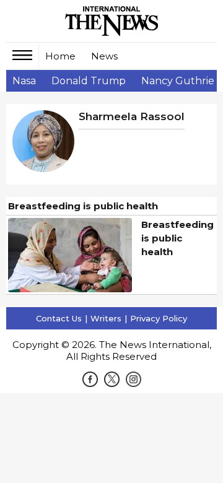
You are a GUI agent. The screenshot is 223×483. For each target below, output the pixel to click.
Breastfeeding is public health (83, 206)
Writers (105, 318)
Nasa (24, 81)
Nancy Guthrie (177, 81)
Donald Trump (88, 81)
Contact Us (59, 318)
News (104, 56)
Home (60, 56)
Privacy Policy (158, 318)
